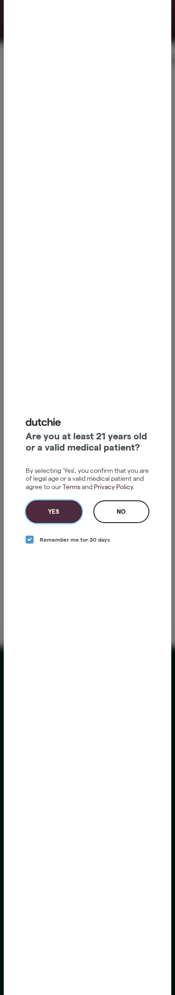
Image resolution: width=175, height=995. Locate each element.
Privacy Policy (113, 487)
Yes (53, 511)
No (121, 511)
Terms (71, 487)
